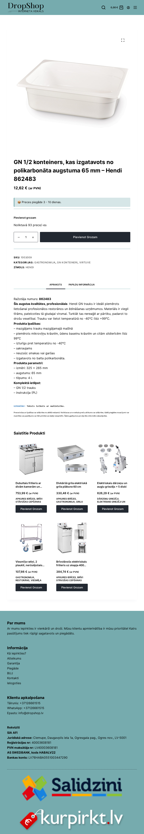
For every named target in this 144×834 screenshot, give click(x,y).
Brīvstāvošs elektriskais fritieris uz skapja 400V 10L (71, 565)
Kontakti (13, 678)
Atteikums (14, 658)
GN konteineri (67, 262)
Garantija (13, 663)
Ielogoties (14, 683)
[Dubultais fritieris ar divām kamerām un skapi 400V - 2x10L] (31, 459)
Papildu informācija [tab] (82, 284)
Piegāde (13, 668)
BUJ (10, 673)
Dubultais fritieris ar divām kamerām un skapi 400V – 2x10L (28, 486)
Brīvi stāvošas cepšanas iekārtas (29, 501)
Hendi (30, 267)
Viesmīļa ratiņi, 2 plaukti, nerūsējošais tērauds (29, 565)
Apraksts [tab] (56, 284)
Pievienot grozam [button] (31, 508)
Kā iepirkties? (16, 653)
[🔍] (123, 40)
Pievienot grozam (85, 237)
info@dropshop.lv (31, 713)
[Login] (128, 7)
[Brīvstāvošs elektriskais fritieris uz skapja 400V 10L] (72, 537)
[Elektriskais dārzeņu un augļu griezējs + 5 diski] (112, 459)
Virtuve (85, 262)
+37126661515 (30, 703)
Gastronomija (45, 262)
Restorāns (22, 580)
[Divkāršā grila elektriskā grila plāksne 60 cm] (72, 459)
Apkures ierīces (25, 498)
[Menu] (135, 7)
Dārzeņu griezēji (107, 498)
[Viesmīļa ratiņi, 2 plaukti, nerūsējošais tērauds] (31, 537)
